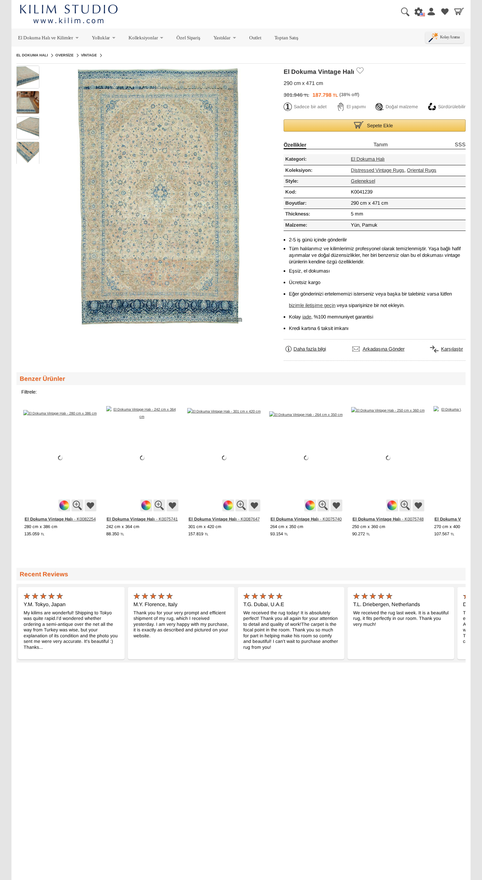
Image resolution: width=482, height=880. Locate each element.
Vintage (89, 55)
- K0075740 (306, 519)
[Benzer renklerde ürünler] (64, 505)
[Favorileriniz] (445, 11)
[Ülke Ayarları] (417, 11)
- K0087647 (224, 519)
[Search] (403, 11)
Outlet (255, 37)
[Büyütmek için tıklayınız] (77, 505)
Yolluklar (104, 39)
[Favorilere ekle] (90, 505)
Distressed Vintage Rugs (377, 170)
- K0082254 (60, 519)
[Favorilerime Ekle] (359, 70)
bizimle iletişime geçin (312, 305)
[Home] (68, 15)
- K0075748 (388, 519)
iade (306, 317)
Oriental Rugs (421, 170)
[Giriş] (431, 11)
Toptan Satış (286, 37)
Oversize (64, 55)
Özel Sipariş (188, 37)
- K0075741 (142, 519)
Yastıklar (225, 39)
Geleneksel (363, 181)
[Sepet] (459, 11)
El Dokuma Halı (32, 55)
